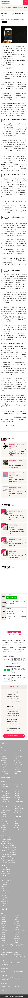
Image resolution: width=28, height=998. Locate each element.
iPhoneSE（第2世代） (20, 808)
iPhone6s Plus (5, 821)
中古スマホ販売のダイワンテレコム (14, 709)
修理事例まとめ (21, 645)
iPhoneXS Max (18, 812)
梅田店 (16, 952)
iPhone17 (4, 788)
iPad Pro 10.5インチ (6, 865)
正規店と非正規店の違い (8, 651)
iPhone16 (17, 791)
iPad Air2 (4, 875)
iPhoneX (4, 816)
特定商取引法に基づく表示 (8, 645)
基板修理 (4, 760)
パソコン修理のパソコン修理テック (14, 698)
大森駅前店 (17, 925)
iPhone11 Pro (18, 810)
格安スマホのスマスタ (11, 730)
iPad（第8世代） (5, 894)
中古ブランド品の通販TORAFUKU (13, 715)
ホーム (2, 7)
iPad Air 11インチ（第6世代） (8, 845)
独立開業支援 (7, 649)
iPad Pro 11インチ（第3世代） (9, 860)
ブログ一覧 (8, 7)
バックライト (5, 773)
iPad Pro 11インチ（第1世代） (9, 864)
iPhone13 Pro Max (19, 801)
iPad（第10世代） (6, 890)
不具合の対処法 (12, 647)
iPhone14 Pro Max (6, 797)
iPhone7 (4, 820)
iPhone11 (4, 812)
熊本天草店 (17, 986)
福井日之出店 (5, 979)
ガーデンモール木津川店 (7, 952)
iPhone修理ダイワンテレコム (12, 694)
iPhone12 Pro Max (19, 805)
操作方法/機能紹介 (17, 7)
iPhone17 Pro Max (19, 784)
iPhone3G (4, 831)
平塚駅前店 (17, 938)
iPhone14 (17, 799)
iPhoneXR (17, 814)
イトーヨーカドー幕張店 (7, 944)
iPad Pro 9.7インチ (6, 867)
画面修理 (4, 750)
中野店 (3, 919)
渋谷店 (3, 917)
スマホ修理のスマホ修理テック (13, 696)
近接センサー (5, 769)
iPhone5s (4, 825)
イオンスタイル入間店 (20, 931)
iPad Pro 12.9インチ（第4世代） (9, 850)
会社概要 (6, 642)
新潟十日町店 (18, 978)
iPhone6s (17, 821)
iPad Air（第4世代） (6, 871)
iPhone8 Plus (18, 816)
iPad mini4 (4, 882)
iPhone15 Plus (5, 795)
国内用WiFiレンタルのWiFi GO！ (13, 728)
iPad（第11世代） (6, 841)
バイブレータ (18, 767)
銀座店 (16, 919)
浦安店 (16, 940)
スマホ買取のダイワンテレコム (13, 711)
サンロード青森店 (19, 971)
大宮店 (3, 934)
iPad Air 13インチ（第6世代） (8, 843)
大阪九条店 (4, 954)
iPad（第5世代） (5, 899)
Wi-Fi (16, 773)
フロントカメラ (18, 762)
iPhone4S (17, 827)
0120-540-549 (9, 606)
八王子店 (17, 929)
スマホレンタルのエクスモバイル (13, 723)
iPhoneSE (17, 820)
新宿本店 (4, 916)
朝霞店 (3, 932)
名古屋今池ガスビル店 (7, 963)
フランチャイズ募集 (21, 647)
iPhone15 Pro (18, 793)
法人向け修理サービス (19, 649)
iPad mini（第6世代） (7, 879)
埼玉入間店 (4, 931)
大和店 (22, 19)
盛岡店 (3, 971)
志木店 (16, 934)
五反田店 (4, 921)
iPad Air (3, 877)
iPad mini (4, 888)
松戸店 (3, 942)
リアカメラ (4, 764)
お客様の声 (18, 640)
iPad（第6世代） (5, 897)
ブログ (24, 640)
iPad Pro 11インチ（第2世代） (9, 862)
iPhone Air (17, 786)
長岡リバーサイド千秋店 (7, 978)
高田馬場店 (17, 916)
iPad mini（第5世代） (7, 880)
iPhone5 (4, 827)
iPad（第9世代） (5, 892)
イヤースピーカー (19, 769)
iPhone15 (17, 795)
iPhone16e (17, 788)
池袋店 (16, 917)
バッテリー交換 (18, 750)
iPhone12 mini (18, 806)
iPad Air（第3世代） (6, 873)
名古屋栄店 (17, 963)
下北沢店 (17, 921)
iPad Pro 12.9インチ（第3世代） (9, 852)
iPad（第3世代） (5, 903)
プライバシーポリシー (19, 642)
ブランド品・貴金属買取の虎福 (13, 713)
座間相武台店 (5, 940)
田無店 (3, 929)
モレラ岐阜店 (5, 964)
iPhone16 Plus (5, 791)
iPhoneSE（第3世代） (7, 801)
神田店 (3, 923)
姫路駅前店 (17, 954)
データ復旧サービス (21, 651)
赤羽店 (16, 927)
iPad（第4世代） (5, 901)
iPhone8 (4, 818)
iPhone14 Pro (18, 797)
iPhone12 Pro (5, 806)
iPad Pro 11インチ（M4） (8, 837)
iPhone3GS (17, 829)
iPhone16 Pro (18, 790)
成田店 (16, 942)
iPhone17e (4, 784)
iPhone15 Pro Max (6, 793)
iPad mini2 (4, 886)
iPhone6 (16, 823)
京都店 (3, 956)
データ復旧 (17, 760)
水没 (16, 758)
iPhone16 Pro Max (6, 790)
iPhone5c (17, 825)
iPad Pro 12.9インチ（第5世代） (9, 849)
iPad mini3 (4, 884)
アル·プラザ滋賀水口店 (20, 956)
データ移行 (4, 762)
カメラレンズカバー (19, 764)
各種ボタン (4, 767)
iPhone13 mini (18, 803)
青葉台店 (17, 936)
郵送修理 (4, 640)
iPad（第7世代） (5, 895)
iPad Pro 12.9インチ (6, 856)
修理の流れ (4, 647)
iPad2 (3, 905)
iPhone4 (4, 829)
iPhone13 (4, 805)
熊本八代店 (4, 990)
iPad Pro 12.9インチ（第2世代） (9, 854)
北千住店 (17, 923)
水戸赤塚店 (17, 946)
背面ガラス (4, 758)
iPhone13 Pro (5, 803)
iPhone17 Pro (5, 786)
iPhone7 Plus (18, 818)
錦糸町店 (4, 925)
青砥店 (3, 927)
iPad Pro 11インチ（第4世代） (9, 858)
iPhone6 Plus (5, 823)
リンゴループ (5, 771)
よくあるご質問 (11, 640)
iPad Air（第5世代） (6, 869)
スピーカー (4, 766)
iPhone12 (4, 808)
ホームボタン (18, 766)
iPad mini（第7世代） (7, 839)
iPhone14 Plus (5, 799)
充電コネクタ (18, 771)
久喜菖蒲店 (17, 932)
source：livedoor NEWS (8, 425)
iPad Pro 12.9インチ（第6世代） (9, 847)
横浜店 (3, 936)
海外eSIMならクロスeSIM (12, 721)
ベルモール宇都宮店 (19, 944)
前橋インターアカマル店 (7, 946)
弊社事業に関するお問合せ (14, 735)
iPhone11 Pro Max (6, 810)
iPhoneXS (4, 814)
